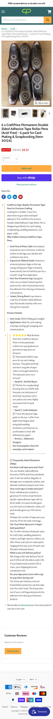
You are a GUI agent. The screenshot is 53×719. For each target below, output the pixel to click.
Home (4, 29)
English (19, 679)
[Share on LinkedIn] (15, 197)
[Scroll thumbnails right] (49, 113)
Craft (13, 29)
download (25, 605)
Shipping (24, 707)
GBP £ (31, 679)
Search (5, 707)
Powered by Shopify (26, 714)
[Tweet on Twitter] (9, 197)
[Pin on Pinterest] (20, 197)
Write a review (13, 651)
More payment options (26, 184)
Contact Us (46, 707)
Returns (14, 707)
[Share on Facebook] (3, 197)
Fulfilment (35, 707)
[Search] (48, 20)
